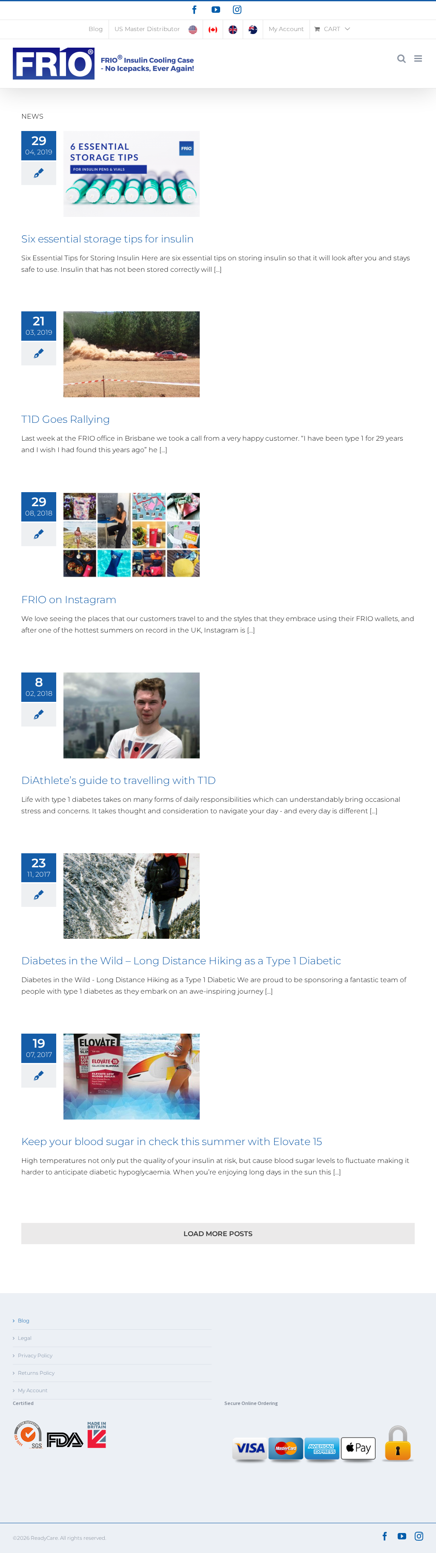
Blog (23, 1320)
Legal (25, 1338)
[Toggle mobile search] (401, 58)
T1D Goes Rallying (65, 419)
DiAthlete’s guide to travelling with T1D (118, 780)
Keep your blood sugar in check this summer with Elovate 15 (171, 1141)
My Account (33, 1390)
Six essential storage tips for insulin (107, 239)
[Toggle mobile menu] (418, 58)
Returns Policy (36, 1373)
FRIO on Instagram (69, 599)
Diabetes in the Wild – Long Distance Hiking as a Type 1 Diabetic (181, 961)
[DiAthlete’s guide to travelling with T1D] (131, 715)
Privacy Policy (35, 1355)
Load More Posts (218, 1234)
